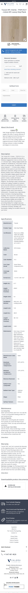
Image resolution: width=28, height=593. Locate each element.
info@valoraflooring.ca (16, 565)
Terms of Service (14, 540)
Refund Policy (14, 538)
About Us (14, 529)
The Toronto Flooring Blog (14, 531)
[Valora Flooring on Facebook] (13, 577)
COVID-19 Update (14, 542)
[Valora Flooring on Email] (11, 577)
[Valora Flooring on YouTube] (15, 577)
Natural (19, 178)
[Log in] (23, 4)
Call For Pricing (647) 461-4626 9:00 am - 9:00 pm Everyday (13, 51)
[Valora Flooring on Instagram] (17, 577)
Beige (13, 174)
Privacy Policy (14, 536)
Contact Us (14, 533)
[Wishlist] (20, 4)
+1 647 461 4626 (10, 554)
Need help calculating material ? (12, 69)
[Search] (17, 4)
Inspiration (14, 527)
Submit (14, 105)
